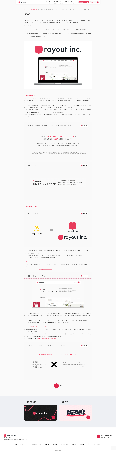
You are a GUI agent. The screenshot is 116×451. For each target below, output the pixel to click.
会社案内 (47, 444)
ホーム (26, 9)
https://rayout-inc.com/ (45, 269)
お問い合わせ (83, 444)
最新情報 (55, 444)
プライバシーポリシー (96, 444)
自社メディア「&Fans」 (20, 444)
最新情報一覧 (34, 9)
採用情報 (74, 444)
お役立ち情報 (64, 444)
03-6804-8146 (106, 436)
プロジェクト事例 (36, 444)
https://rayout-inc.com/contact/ (47, 338)
